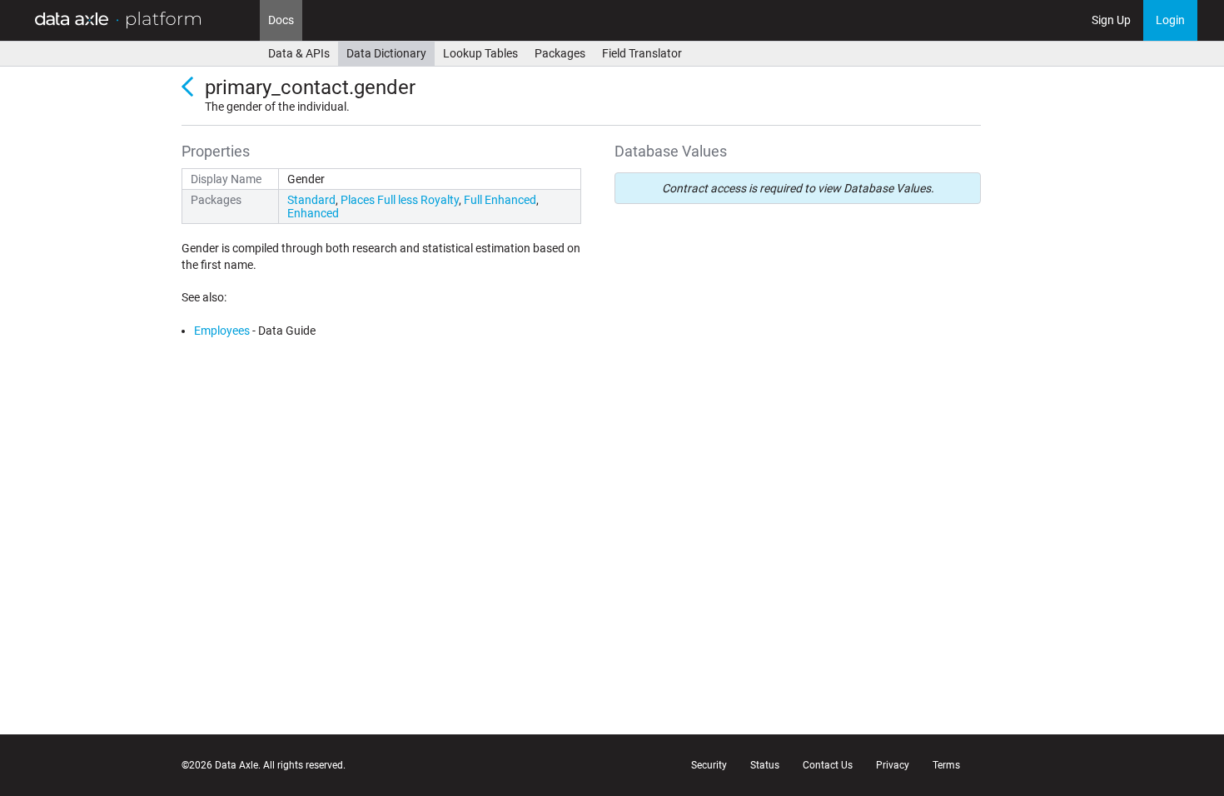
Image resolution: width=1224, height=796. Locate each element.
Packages (560, 53)
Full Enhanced (500, 199)
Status (764, 765)
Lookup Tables (480, 53)
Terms (946, 765)
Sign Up (1111, 20)
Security (709, 765)
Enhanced (313, 213)
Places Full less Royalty (400, 199)
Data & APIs (299, 53)
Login (1170, 20)
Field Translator (642, 53)
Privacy (892, 765)
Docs (281, 20)
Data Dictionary (386, 53)
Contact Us (828, 765)
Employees (222, 330)
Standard (311, 199)
